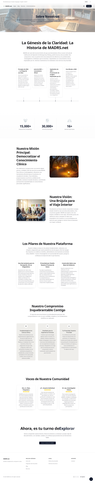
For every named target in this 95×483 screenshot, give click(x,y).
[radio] (74, 477)
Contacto (73, 461)
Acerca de (28, 461)
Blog (19, 6)
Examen (89, 6)
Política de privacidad (53, 461)
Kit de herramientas (31, 6)
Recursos (23, 6)
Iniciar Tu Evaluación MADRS (47, 443)
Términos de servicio (53, 463)
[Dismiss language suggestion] (90, 1)
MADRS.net (6, 459)
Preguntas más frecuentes (31, 463)
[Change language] (83, 6)
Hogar (14, 6)
